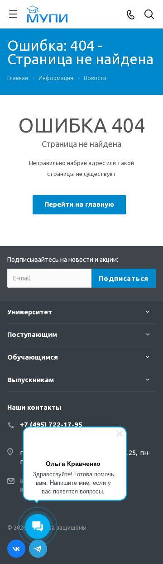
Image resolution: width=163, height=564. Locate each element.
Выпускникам (30, 380)
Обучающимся (32, 357)
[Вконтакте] (16, 549)
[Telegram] (38, 549)
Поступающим (32, 334)
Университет (29, 312)
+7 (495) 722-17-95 (51, 424)
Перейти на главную (79, 204)
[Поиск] (149, 15)
